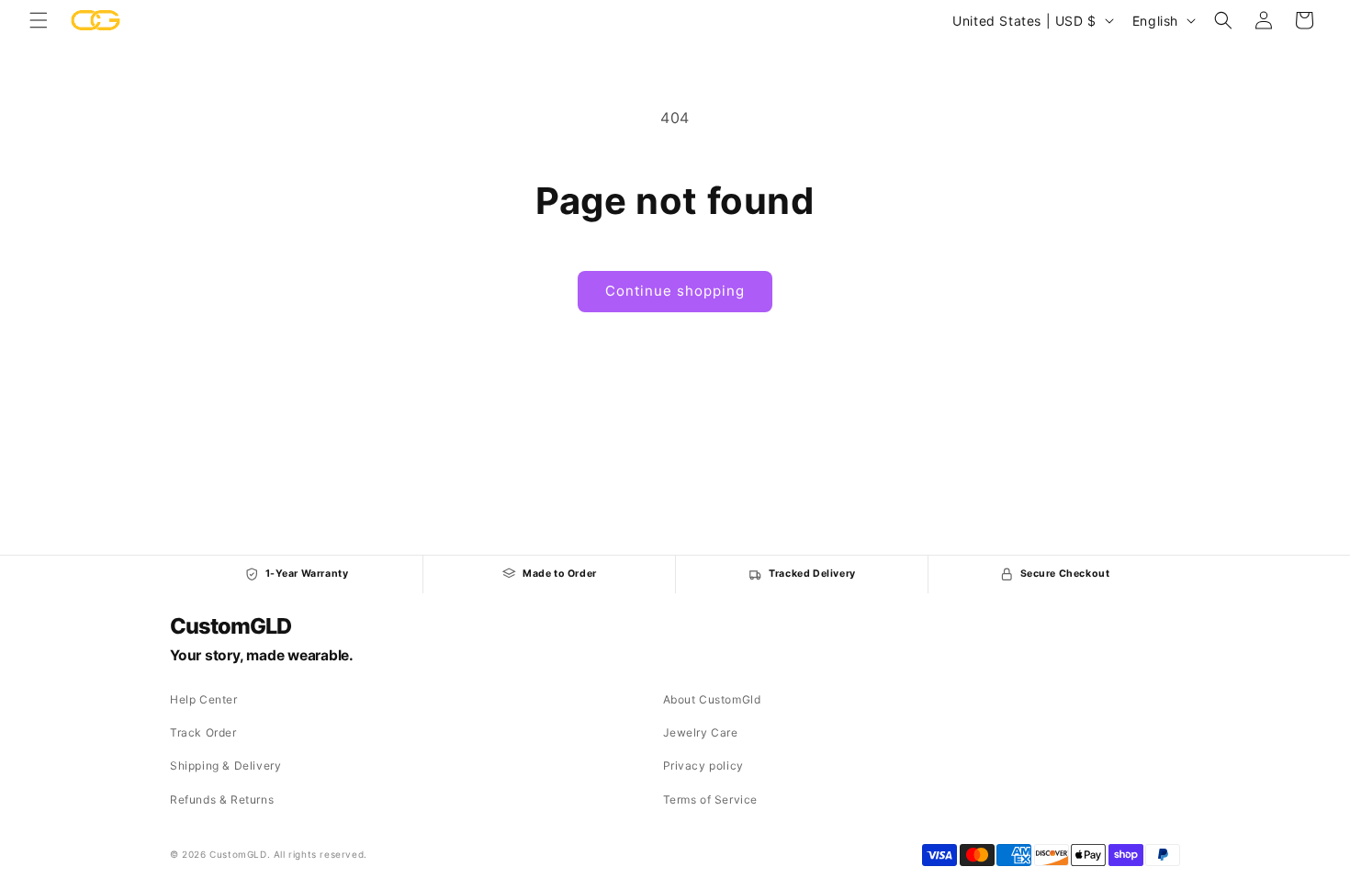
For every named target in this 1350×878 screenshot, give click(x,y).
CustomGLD (230, 626)
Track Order (203, 732)
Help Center (204, 699)
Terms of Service (711, 799)
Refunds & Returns (222, 799)
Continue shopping (675, 290)
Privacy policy (703, 765)
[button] (38, 20)
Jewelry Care (700, 732)
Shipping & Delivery (225, 765)
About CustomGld (712, 699)
